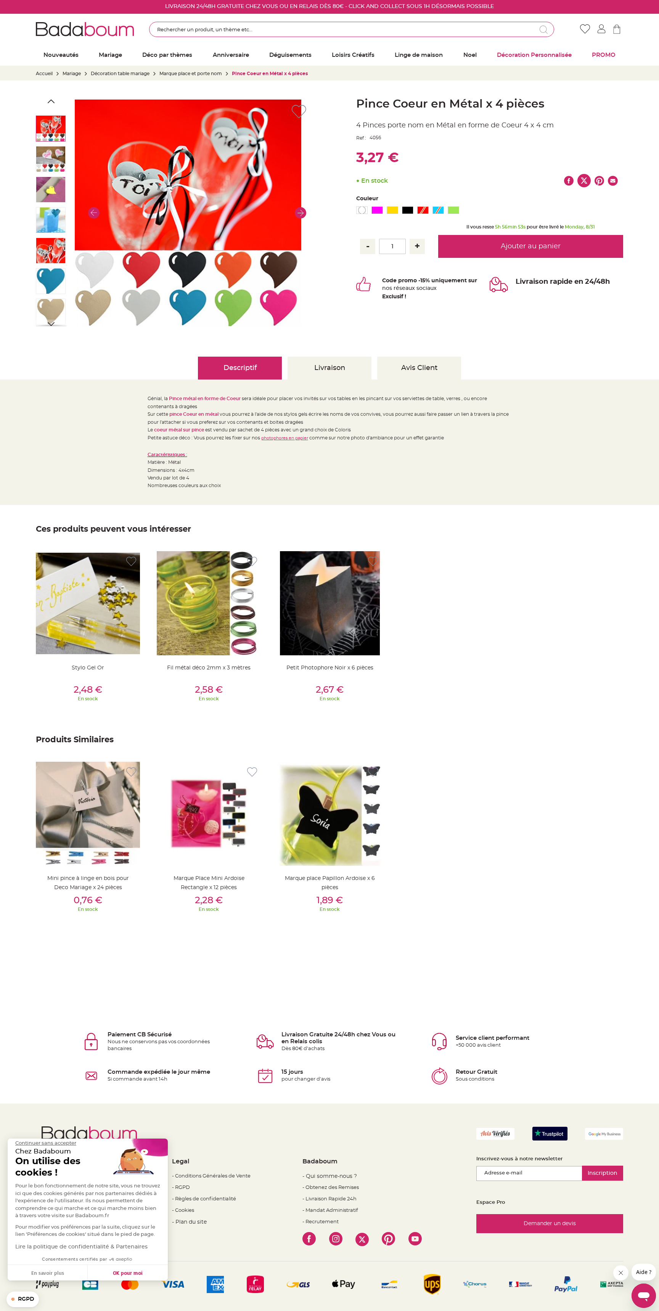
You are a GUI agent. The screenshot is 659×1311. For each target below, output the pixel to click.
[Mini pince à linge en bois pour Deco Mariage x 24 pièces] (88, 814)
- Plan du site (189, 1222)
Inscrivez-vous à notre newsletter (519, 1159)
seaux (407, 288)
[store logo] (85, 29)
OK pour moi (128, 1272)
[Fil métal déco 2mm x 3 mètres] (209, 603)
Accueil (44, 73)
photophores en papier (284, 438)
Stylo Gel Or (88, 668)
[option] (362, 210)
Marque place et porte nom (190, 73)
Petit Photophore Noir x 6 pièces (329, 668)
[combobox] (351, 29)
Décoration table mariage (120, 73)
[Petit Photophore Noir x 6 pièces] (330, 603)
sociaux (426, 288)
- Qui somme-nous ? (329, 1176)
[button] (94, 213)
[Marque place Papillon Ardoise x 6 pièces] (330, 814)
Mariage (72, 73)
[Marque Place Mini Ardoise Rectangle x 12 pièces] (209, 814)
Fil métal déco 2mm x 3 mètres (209, 668)
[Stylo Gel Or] (88, 603)
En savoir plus (47, 1272)
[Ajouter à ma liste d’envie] (131, 561)
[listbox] (489, 211)
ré (396, 288)
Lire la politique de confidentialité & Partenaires (81, 1247)
